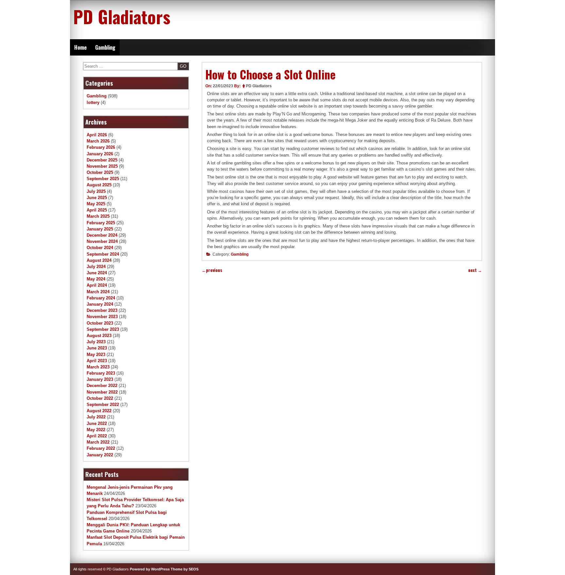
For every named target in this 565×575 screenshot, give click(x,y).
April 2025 (97, 210)
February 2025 (101, 222)
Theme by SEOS (184, 569)
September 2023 (103, 329)
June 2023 (97, 348)
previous (212, 270)
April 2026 (97, 134)
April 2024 (97, 285)
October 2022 (100, 398)
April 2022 (97, 435)
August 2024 (99, 260)
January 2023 (100, 379)
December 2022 (102, 385)
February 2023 (101, 373)
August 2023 (99, 335)
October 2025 (100, 172)
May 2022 (96, 429)
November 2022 (102, 392)
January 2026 (100, 153)
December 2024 (102, 235)
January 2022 (100, 454)
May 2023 (96, 354)
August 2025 (99, 184)
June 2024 (97, 272)
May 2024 (96, 279)
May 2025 (96, 203)
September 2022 (103, 404)
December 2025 (102, 160)
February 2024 (101, 298)
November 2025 (102, 166)
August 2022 (99, 410)
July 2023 (96, 341)
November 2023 (102, 316)
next (475, 270)
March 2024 (98, 291)
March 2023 (98, 366)
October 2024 (100, 247)
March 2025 (98, 216)
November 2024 (102, 241)
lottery (93, 102)
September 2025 (103, 178)
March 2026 (98, 141)
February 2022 (101, 448)
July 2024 (96, 266)
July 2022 (96, 416)
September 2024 (103, 254)
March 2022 (98, 442)
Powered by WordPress (150, 569)
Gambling (105, 47)
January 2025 (100, 229)
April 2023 (97, 360)
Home (80, 47)
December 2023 (102, 310)
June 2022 (97, 423)
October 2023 (100, 323)
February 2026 (101, 147)
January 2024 (100, 304)
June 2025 (97, 197)
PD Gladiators (121, 16)
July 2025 (96, 191)
